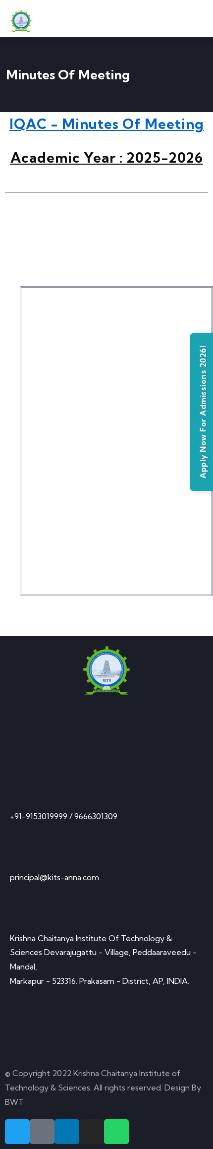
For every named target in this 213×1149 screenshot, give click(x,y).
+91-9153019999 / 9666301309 (63, 816)
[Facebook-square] (42, 1131)
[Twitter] (17, 1131)
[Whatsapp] (116, 1131)
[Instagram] (91, 1131)
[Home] (106, 670)
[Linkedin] (66, 1131)
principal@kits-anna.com (54, 877)
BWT (14, 1102)
